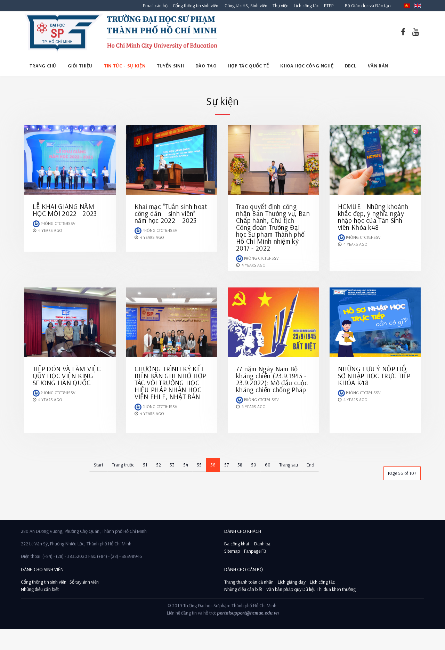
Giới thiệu (80, 66)
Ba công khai (236, 544)
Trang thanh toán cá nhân (249, 582)
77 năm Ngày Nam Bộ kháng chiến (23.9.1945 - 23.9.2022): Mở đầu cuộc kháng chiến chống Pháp (272, 379)
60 (267, 465)
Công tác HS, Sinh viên (246, 5)
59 (253, 465)
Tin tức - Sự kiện (124, 66)
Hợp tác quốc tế (248, 66)
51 (145, 465)
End (310, 465)
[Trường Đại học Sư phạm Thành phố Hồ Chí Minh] (120, 33)
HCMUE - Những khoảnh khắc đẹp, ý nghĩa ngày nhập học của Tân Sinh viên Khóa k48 (373, 216)
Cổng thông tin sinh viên (195, 5)
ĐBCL (350, 66)
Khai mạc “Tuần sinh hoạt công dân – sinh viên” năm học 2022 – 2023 (171, 213)
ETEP (328, 5)
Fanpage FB (255, 551)
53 (172, 465)
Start (98, 465)
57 (226, 465)
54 (185, 465)
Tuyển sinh (170, 66)
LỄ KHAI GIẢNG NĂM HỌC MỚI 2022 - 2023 (65, 210)
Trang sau (288, 465)
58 (239, 465)
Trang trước (123, 465)
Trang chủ (43, 66)
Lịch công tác (307, 5)
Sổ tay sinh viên (84, 582)
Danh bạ (262, 544)
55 (199, 465)
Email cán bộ (155, 5)
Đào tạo (206, 66)
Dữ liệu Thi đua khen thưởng (329, 589)
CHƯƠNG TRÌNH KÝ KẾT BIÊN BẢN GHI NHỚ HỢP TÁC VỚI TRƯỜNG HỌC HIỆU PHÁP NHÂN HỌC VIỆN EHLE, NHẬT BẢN (170, 382)
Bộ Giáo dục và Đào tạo (367, 5)
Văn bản (378, 66)
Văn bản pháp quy (283, 589)
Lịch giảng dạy (292, 582)
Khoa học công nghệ (306, 66)
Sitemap (232, 551)
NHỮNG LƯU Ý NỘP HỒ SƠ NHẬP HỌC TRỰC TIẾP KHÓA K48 (374, 375)
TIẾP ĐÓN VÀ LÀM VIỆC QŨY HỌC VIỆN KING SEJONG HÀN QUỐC (66, 375)
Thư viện (279, 5)
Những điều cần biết (40, 589)
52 (158, 465)
